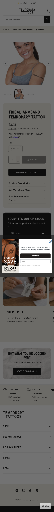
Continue (35, 256)
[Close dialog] (50, 241)
